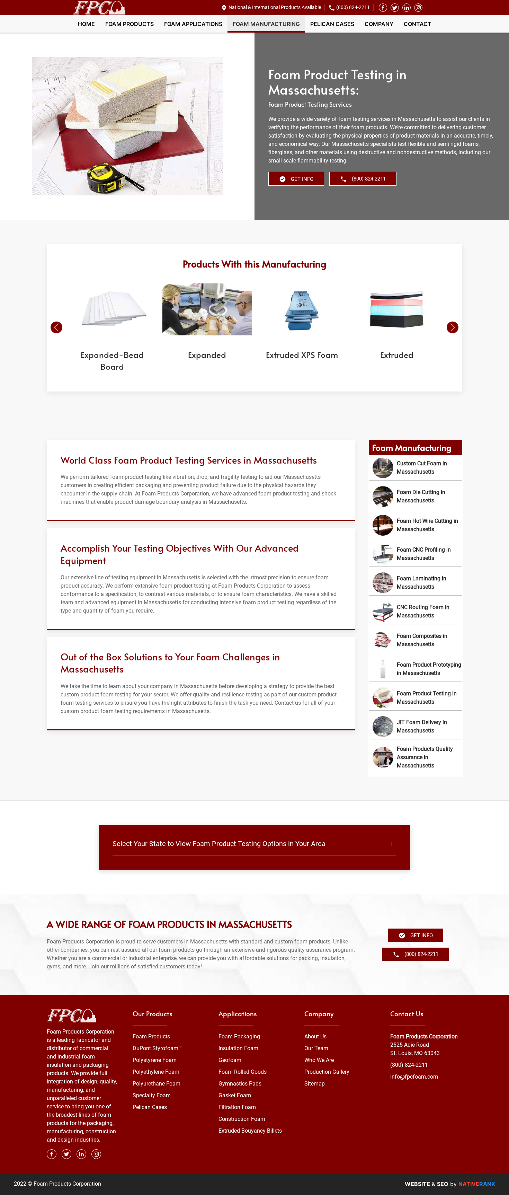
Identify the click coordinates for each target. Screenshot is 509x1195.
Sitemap (314, 1083)
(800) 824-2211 (353, 7)
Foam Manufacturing (266, 23)
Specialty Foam (152, 1095)
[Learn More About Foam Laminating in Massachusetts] (415, 582)
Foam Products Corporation (424, 1036)
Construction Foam (241, 1119)
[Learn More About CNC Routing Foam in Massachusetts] (415, 611)
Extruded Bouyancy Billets (250, 1130)
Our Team (316, 1048)
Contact (417, 23)
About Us (315, 1036)
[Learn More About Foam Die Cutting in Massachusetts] (415, 496)
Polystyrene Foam (155, 1060)
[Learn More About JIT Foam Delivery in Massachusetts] (415, 726)
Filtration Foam (237, 1107)
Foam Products (129, 23)
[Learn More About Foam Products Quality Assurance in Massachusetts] (415, 757)
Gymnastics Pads (239, 1083)
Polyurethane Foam (156, 1083)
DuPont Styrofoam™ (157, 1048)
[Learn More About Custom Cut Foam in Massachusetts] (415, 467)
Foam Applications (193, 23)
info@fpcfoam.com (414, 1076)
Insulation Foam (238, 1048)
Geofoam (229, 1060)
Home (86, 23)
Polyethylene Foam (156, 1072)
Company (379, 23)
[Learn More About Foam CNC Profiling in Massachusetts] (415, 554)
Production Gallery (326, 1072)
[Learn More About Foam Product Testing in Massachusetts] (415, 697)
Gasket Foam (234, 1095)
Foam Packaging (239, 1036)
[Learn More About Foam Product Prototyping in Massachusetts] (415, 669)
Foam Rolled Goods (242, 1072)
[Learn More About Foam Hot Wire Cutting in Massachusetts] (415, 525)
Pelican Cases (332, 23)
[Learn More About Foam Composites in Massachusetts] (415, 640)
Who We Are (319, 1060)
